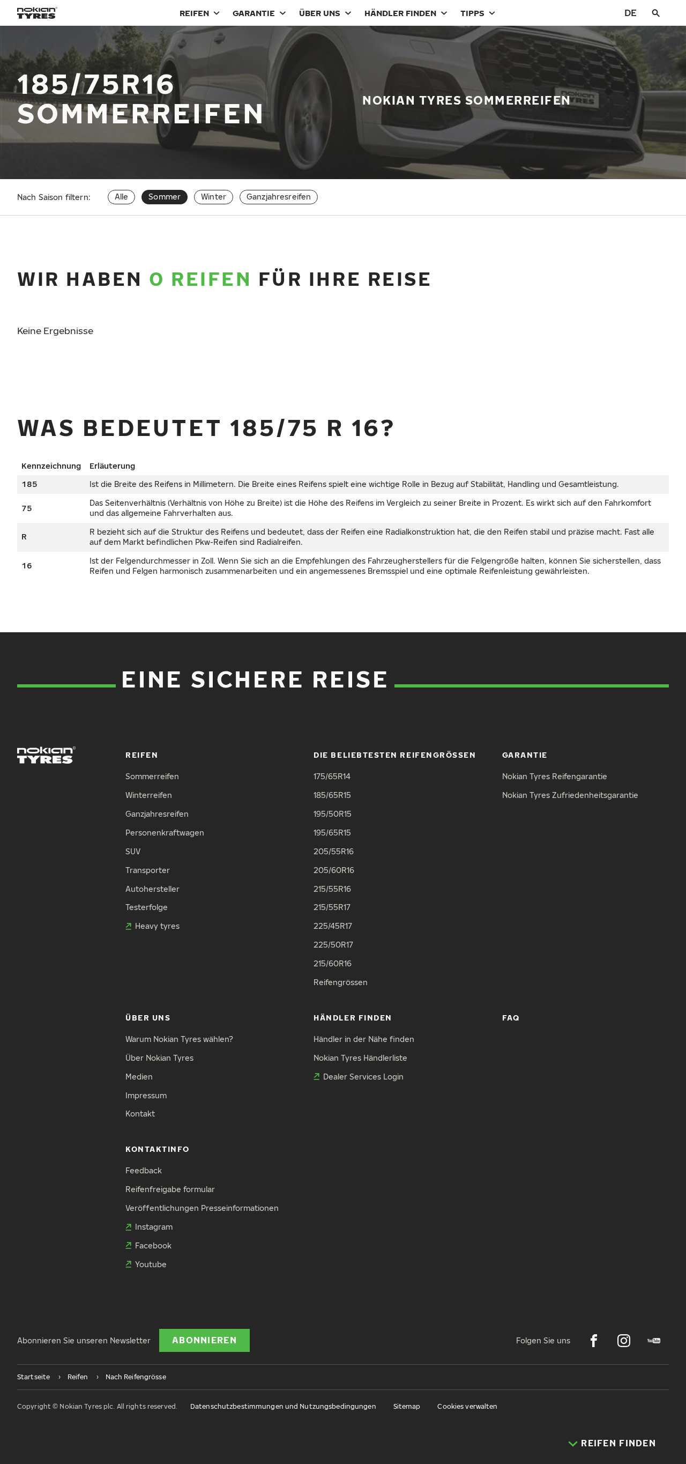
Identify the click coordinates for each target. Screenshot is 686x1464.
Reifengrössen (341, 982)
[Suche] (656, 13)
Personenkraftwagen (164, 832)
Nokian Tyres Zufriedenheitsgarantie (570, 795)
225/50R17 (333, 944)
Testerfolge (146, 907)
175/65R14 (332, 776)
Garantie (254, 13)
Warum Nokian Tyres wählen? (179, 1039)
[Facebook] (594, 1341)
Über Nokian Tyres (159, 1057)
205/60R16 (334, 870)
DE (630, 12)
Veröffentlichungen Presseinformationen (202, 1207)
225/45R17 (333, 925)
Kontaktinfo (157, 1149)
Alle (122, 196)
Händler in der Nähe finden (364, 1039)
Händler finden (400, 13)
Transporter (147, 870)
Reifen (194, 13)
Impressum (146, 1095)
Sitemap (407, 1406)
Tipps (472, 13)
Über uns (319, 13)
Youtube (151, 1264)
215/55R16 (332, 888)
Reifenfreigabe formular (170, 1189)
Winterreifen (148, 795)
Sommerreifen (152, 776)
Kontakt (140, 1113)
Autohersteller (152, 888)
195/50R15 (333, 813)
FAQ (511, 1017)
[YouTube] (654, 1341)
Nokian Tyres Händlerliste (360, 1057)
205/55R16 (334, 851)
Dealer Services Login (363, 1076)
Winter (213, 196)
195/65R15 (332, 832)
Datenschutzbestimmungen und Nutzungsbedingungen (283, 1406)
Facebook (153, 1245)
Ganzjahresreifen (279, 196)
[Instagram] (624, 1341)
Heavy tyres (157, 925)
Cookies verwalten (467, 1406)
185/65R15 (332, 795)
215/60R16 (333, 963)
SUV (132, 851)
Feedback (143, 1170)
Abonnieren (204, 1340)
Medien (139, 1076)
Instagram (154, 1226)
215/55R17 (332, 907)
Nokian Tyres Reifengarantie (554, 776)
